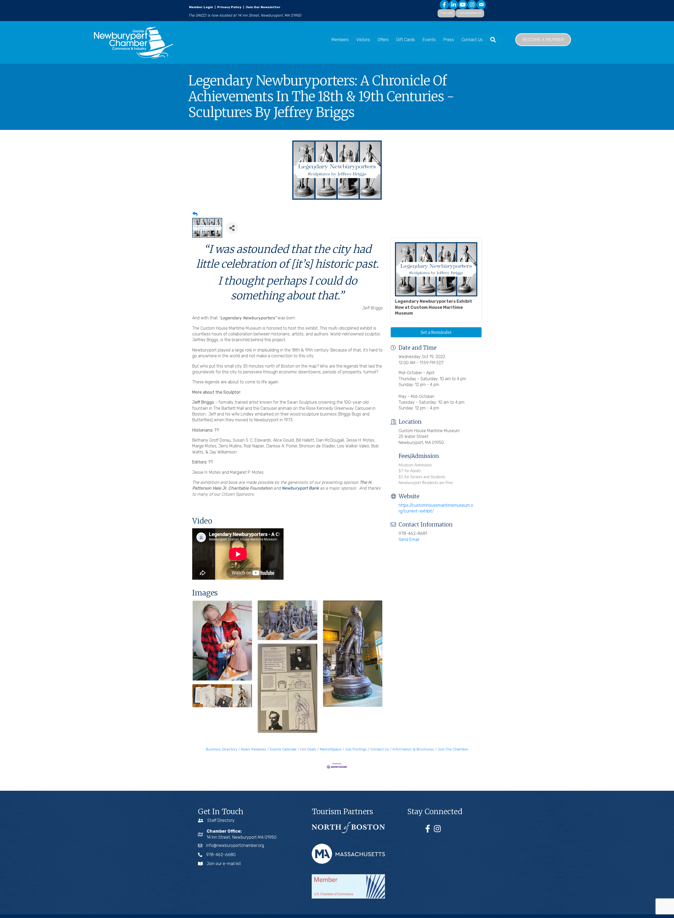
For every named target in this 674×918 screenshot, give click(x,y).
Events (429, 39)
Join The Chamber (453, 749)
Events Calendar (283, 749)
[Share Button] (232, 228)
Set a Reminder (436, 332)
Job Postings (356, 749)
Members (340, 39)
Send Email (409, 539)
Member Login (201, 7)
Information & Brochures (413, 749)
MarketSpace (330, 749)
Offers (383, 39)
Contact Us (472, 39)
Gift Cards (405, 39)
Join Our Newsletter (262, 7)
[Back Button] (194, 214)
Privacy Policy (229, 7)
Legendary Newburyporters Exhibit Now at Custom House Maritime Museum (433, 307)
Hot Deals (308, 749)
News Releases (253, 749)
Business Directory (221, 749)
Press (448, 39)
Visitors (363, 39)
